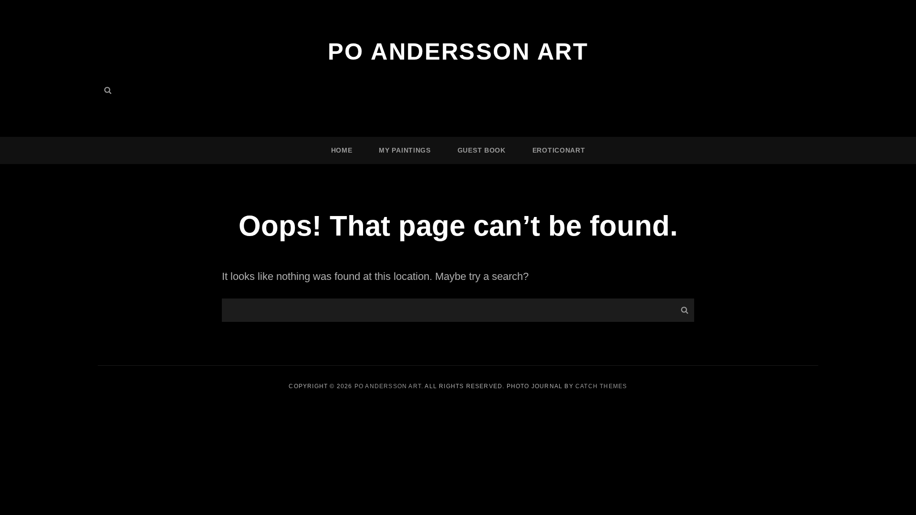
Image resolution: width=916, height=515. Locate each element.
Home (342, 150)
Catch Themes (601, 386)
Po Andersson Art (458, 51)
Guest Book (482, 150)
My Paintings (404, 150)
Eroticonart (558, 150)
